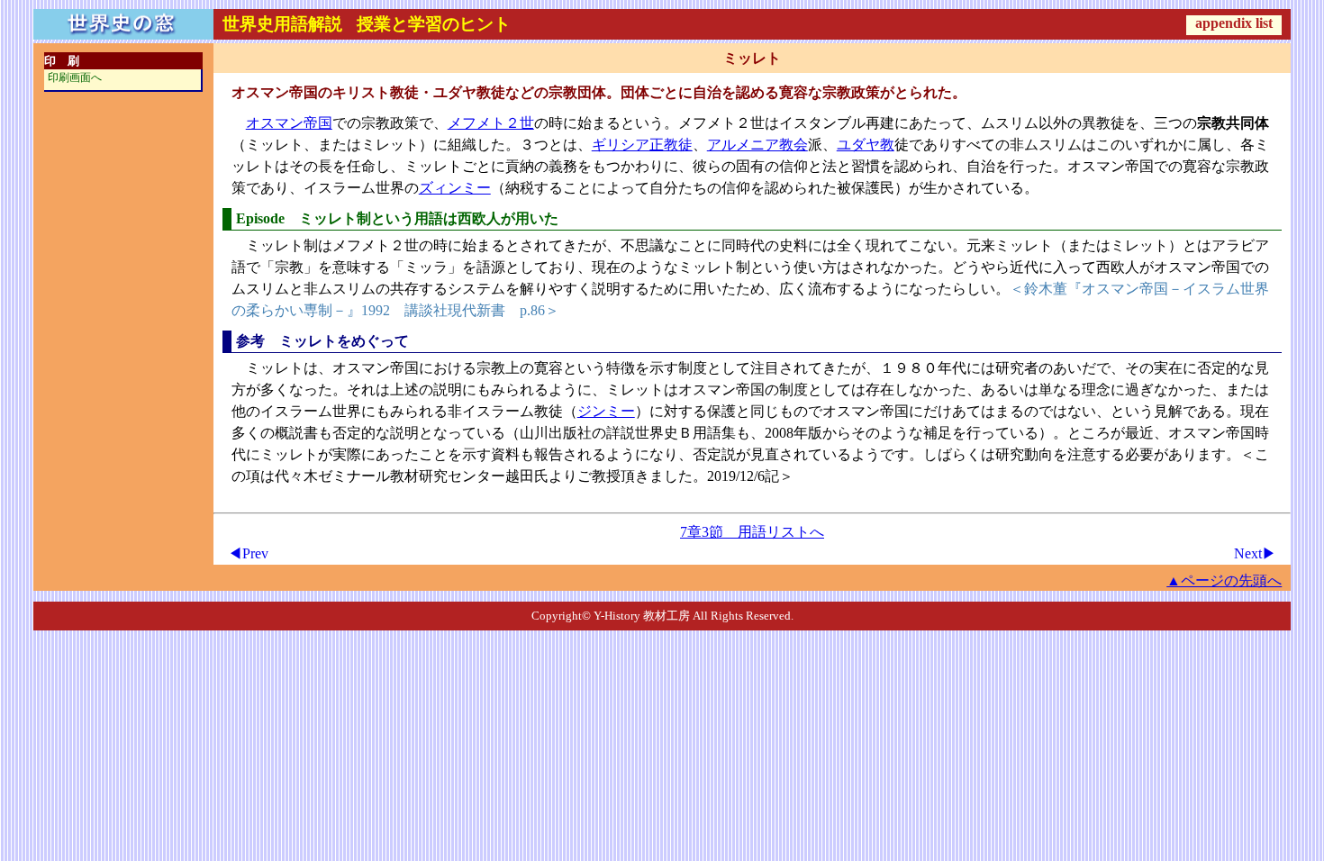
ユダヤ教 (865, 144)
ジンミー (606, 411)
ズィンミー (455, 187)
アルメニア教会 (757, 144)
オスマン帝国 (289, 123)
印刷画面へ (75, 77)
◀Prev (248, 553)
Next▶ (1255, 553)
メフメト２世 (491, 123)
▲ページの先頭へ (1224, 580)
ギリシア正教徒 (642, 144)
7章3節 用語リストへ (752, 531)
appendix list (1234, 23)
